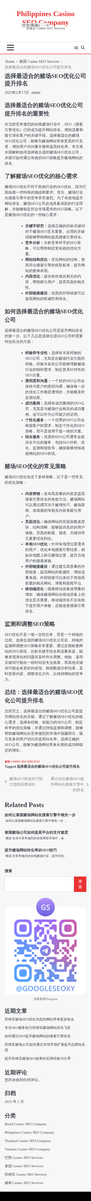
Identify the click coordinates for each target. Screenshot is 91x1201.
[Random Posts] (75, 47)
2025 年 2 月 (14, 1102)
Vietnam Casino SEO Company (27, 1149)
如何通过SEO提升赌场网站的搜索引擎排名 (38, 1036)
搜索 (8, 871)
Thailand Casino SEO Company (28, 1141)
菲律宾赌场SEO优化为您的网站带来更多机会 (39, 1019)
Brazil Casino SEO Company (26, 1124)
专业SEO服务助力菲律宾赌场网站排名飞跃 (38, 1028)
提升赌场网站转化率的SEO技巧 (31, 850)
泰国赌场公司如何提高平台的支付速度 (36, 832)
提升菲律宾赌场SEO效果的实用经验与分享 (38, 1058)
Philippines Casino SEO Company (29, 1132)
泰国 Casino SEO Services (22, 761)
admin (35, 92)
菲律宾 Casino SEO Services (26, 1174)
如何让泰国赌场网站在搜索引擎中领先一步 (40, 815)
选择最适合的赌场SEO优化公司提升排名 (48, 766)
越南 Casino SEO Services (24, 1183)
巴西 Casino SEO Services (24, 1157)
